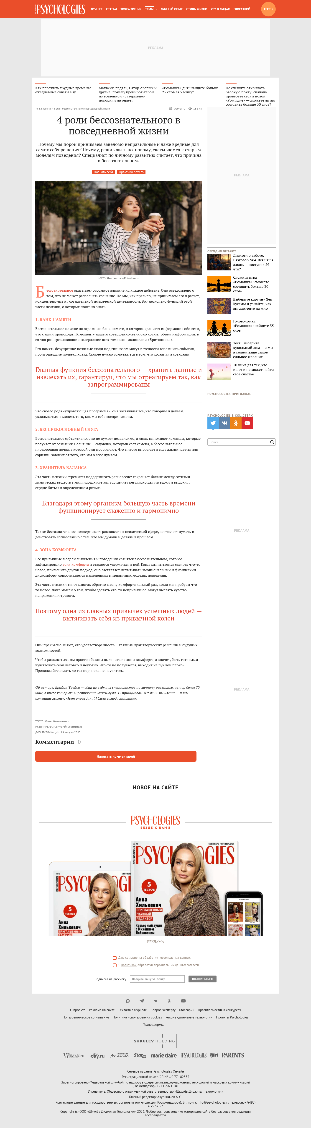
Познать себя (103, 172)
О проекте (77, 1010)
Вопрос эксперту (163, 1010)
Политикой (129, 965)
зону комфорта (76, 564)
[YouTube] (183, 1001)
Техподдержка (153, 1024)
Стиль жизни (196, 9)
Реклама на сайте (102, 1010)
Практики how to (131, 172)
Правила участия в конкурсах (219, 1010)
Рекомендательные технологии (189, 1017)
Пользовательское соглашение (86, 1017)
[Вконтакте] (155, 1001)
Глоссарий (242, 9)
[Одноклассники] (169, 1001)
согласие (131, 957)
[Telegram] (142, 1001)
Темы (149, 9)
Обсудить (179, 108)
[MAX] (128, 1001)
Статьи (111, 9)
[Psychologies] (60, 9)
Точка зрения (130, 9)
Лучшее (96, 9)
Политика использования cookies (137, 1017)
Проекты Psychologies (232, 1017)
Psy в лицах (220, 9)
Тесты (268, 9)
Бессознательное (59, 290)
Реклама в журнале (132, 1010)
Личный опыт (172, 9)
